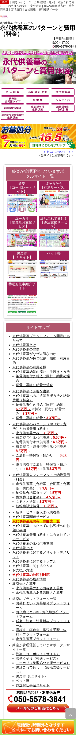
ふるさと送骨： (35, 501)
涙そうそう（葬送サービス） (38, 658)
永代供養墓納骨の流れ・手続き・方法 (41, 371)
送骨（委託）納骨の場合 (34, 385)
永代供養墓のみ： (37, 433)
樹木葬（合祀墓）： (38, 497)
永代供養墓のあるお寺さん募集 (39, 588)
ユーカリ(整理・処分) (41, 2)
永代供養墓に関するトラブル (34, 561)
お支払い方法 (22, 570)
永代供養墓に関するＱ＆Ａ (32, 566)
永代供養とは (22, 548)
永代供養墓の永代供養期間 (32, 543)
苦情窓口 (16, 9)
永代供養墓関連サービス (31, 517)
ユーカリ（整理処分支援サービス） (43, 663)
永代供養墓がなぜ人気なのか (34, 354)
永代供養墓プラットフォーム (38, 639)
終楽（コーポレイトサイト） (38, 654)
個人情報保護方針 (55, 5)
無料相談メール (48, 9)
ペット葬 (22, 681)
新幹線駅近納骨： (37, 506)
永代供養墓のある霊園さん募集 (39, 592)
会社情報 (30, 9)
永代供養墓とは (24, 345)
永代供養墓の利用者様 (29, 367)
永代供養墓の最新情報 (29, 579)
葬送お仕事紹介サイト (33, 685)
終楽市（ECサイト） (32, 676)
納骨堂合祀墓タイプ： (40, 493)
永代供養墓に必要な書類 (31, 391)
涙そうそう (19, 2)
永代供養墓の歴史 (25, 349)
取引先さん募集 (24, 583)
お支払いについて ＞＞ (59, 151)
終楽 (4, 2)
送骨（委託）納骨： (38, 418)
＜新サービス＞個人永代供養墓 (36, 512)
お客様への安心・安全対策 (24, 5)
